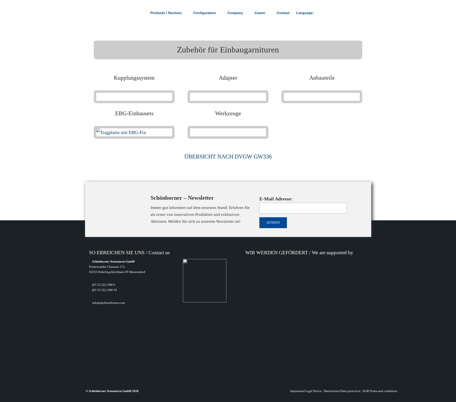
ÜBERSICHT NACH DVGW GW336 (228, 156)
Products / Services (166, 13)
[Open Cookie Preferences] (10, 395)
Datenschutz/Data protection (342, 391)
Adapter (228, 78)
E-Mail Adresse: (276, 198)
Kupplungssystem (134, 78)
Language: (305, 13)
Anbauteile (322, 78)
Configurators (204, 13)
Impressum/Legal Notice (306, 391)
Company (235, 13)
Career (260, 13)
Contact (283, 13)
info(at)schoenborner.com (108, 303)
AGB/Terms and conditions (379, 391)
